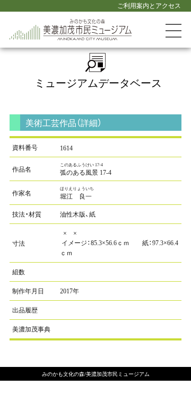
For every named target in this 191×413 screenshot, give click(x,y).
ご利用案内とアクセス (149, 5)
